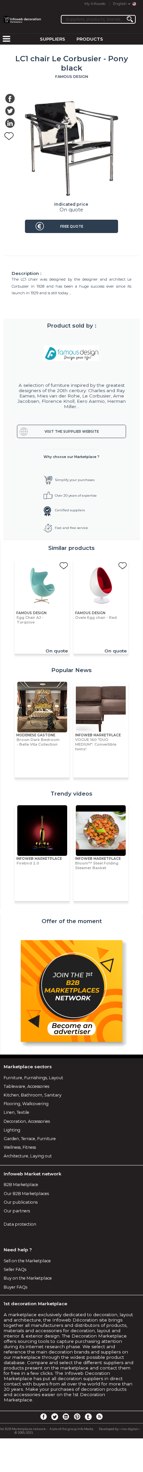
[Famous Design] (71, 353)
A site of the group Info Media (71, 1429)
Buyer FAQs (15, 1287)
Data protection (20, 1224)
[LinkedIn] (66, 1416)
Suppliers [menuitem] (52, 39)
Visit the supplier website (72, 431)
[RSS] (99, 1416)
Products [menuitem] (89, 39)
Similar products (71, 548)
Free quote (71, 226)
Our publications (21, 1202)
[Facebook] (43, 1416)
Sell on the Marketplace (27, 1260)
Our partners (17, 1210)
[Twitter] (54, 1416)
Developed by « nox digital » (119, 1429)
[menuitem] (6, 39)
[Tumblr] (88, 1416)
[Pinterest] (77, 1416)
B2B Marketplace (21, 1184)
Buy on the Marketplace (28, 1278)
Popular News (71, 670)
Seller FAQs (15, 1269)
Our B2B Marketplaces (26, 1193)
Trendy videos (71, 793)
